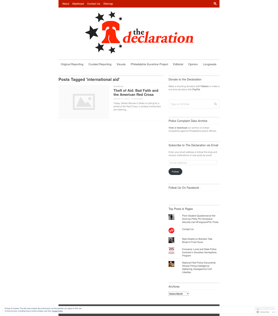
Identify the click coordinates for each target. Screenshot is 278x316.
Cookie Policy (57, 311)
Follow (175, 171)
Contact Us (93, 3)
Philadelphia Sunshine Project (149, 64)
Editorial (178, 64)
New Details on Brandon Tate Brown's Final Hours (197, 240)
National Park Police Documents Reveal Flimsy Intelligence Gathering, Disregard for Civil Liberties (199, 267)
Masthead (78, 3)
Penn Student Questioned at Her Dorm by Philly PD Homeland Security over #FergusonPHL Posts (200, 219)
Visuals (121, 64)
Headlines (118, 86)
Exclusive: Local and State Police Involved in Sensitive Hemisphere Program (199, 252)
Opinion (193, 64)
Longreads (209, 64)
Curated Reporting (99, 64)
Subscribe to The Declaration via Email (193, 145)
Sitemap (108, 3)
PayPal (196, 89)
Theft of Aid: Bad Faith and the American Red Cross (136, 92)
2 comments (137, 98)
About (65, 3)
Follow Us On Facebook (184, 187)
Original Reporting (72, 64)
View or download (178, 127)
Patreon (205, 86)
